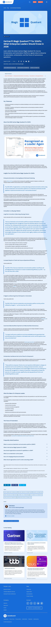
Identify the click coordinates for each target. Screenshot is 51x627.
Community (28, 589)
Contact (40, 2)
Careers (5, 609)
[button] (25, 444)
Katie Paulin (12, 505)
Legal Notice (6, 619)
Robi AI (14, 286)
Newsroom (6, 605)
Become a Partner (7, 589)
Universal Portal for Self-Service (10, 593)
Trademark (30, 619)
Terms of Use (11, 619)
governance (44, 318)
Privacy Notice (18, 619)
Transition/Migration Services (9, 591)
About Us (5, 603)
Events (5, 607)
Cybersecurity (36, 619)
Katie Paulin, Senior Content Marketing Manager (14, 63)
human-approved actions (29, 342)
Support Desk (29, 591)
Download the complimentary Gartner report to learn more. (22, 435)
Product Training (29, 596)
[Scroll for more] (45, 76)
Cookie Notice (24, 619)
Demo (34, 2)
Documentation (29, 593)
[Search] (29, 2)
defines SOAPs (9, 181)
